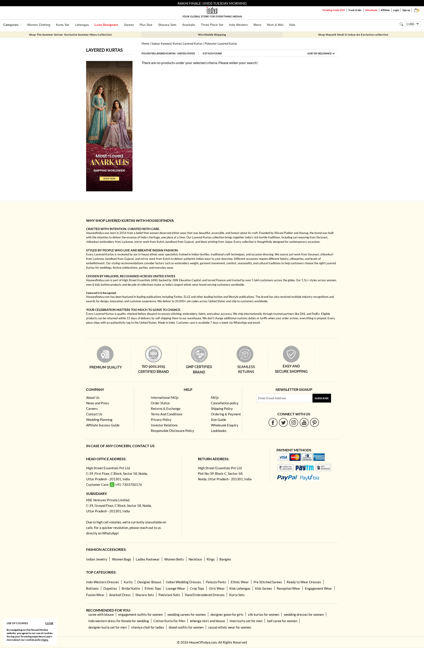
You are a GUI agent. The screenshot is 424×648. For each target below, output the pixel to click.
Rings (211, 559)
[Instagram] (293, 422)
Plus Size (146, 25)
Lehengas (82, 25)
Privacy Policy (161, 420)
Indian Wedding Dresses (183, 582)
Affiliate (385, 10)
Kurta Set (62, 25)
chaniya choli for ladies (147, 627)
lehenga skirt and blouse (207, 621)
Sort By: (319, 53)
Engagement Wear (318, 588)
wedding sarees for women (186, 614)
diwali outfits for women (186, 627)
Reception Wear (288, 588)
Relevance (325, 53)
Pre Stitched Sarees (268, 582)
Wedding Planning (99, 420)
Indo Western (238, 25)
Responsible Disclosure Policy (172, 431)
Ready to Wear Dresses (304, 582)
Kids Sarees (263, 588)
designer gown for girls (226, 614)
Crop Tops (197, 588)
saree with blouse (101, 614)
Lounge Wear (175, 588)
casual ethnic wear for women (229, 627)
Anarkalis (188, 25)
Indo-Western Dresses (102, 582)
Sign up (406, 10)
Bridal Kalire (131, 588)
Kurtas (177, 43)
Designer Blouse (149, 582)
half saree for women (282, 621)
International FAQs (165, 397)
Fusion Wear (95, 595)
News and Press (97, 403)
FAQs (215, 397)
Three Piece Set (212, 25)
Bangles (225, 559)
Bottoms (92, 588)
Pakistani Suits (169, 595)
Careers (92, 408)
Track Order (355, 10)
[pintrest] (314, 422)
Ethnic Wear (240, 582)
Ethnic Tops (153, 588)
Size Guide (218, 420)
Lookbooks (219, 431)
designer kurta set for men (107, 627)
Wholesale (371, 10)
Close (49, 623)
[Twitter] (283, 422)
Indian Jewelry (96, 559)
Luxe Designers (106, 25)
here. (45, 639)
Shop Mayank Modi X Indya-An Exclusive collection (353, 34)
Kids (292, 25)
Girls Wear (217, 588)
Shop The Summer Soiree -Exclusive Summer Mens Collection (70, 34)
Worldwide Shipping (212, 34)
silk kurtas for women (263, 614)
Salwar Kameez (161, 43)
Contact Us (94, 414)
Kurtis (128, 582)
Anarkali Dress (120, 595)
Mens (257, 25)
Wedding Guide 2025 (333, 10)
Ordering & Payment (226, 414)
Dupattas (110, 588)
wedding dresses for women (304, 614)
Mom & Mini (275, 25)
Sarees (129, 25)
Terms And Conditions (166, 414)
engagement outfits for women (140, 614)
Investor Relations (164, 425)
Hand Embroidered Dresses (205, 595)
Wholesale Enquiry (224, 425)
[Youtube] (304, 422)
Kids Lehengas (239, 588)
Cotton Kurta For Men (169, 621)
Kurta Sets (237, 595)
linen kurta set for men (246, 621)
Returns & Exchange (165, 408)
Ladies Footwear (148, 559)
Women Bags (121, 559)
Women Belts (174, 559)
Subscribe (322, 398)
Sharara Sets (167, 25)
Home (145, 43)
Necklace (195, 559)
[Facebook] (273, 422)
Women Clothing (38, 25)
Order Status (160, 403)
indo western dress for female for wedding (118, 621)
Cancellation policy (224, 403)
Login (396, 10)
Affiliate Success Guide (102, 425)
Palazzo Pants (216, 582)
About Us (93, 397)
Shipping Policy (222, 408)
